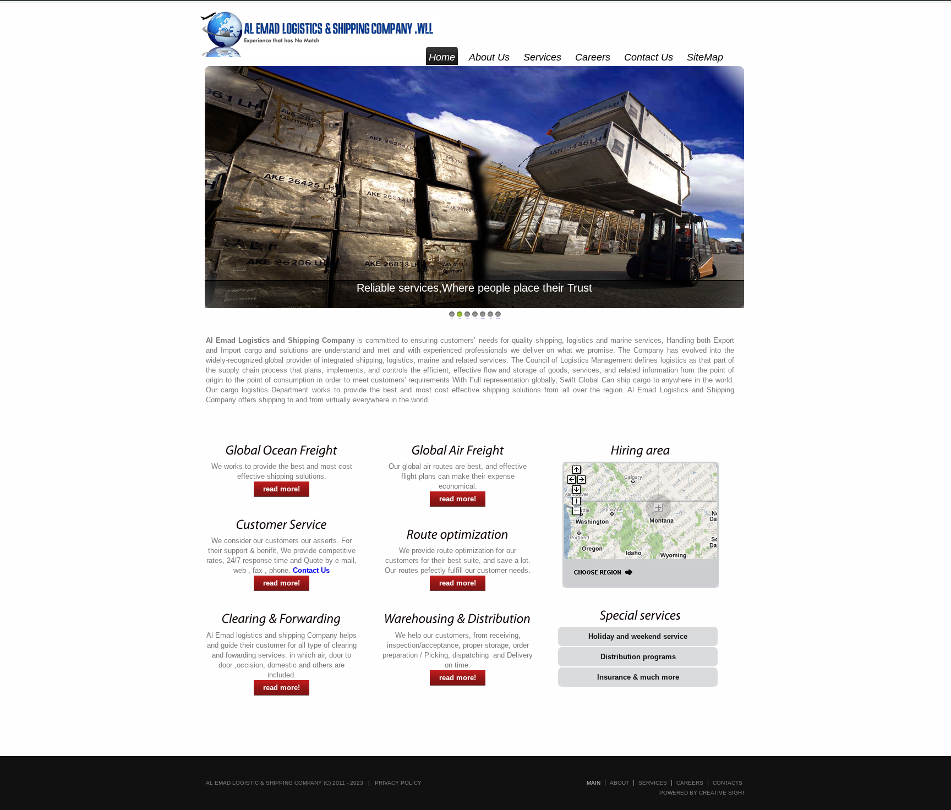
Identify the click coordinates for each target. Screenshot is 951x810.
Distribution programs (638, 657)
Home (442, 57)
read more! (281, 489)
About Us (489, 57)
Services (542, 57)
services (652, 783)
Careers (592, 57)
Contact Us (648, 57)
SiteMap (705, 57)
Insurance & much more (638, 677)
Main (593, 783)
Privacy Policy (398, 783)
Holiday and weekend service (637, 636)
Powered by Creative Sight (702, 793)
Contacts (727, 783)
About (619, 783)
